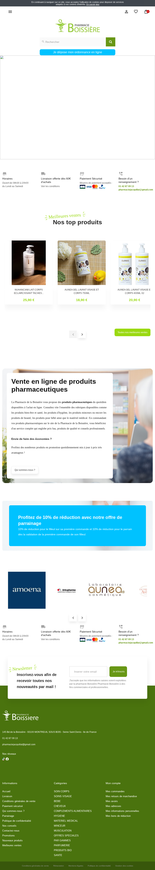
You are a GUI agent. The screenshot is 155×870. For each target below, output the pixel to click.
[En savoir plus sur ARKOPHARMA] (66, 590)
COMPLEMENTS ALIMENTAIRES (73, 811)
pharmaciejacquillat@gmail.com (18, 744)
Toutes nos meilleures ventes (132, 332)
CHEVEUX (60, 806)
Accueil (6, 791)
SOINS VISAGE (63, 796)
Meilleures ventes (12, 845)
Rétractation (58, 866)
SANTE (58, 855)
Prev (73, 617)
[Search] (110, 41)
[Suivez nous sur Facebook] (3, 768)
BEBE (57, 801)
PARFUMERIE (62, 845)
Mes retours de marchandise (121, 796)
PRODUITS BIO (63, 850)
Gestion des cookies (124, 866)
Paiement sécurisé (12, 806)
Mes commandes (115, 791)
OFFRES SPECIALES (66, 835)
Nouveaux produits (12, 840)
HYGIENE (59, 816)
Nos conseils (9, 825)
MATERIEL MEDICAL (66, 820)
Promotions (8, 835)
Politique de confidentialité (16, 820)
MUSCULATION (62, 830)
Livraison (7, 796)
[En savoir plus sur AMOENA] (27, 590)
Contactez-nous (10, 830)
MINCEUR (59, 825)
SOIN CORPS (61, 791)
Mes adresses (113, 806)
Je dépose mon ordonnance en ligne (77, 52)
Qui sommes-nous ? (25, 470)
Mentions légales (75, 866)
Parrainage (8, 816)
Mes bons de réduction (118, 816)
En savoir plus (92, 4)
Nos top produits (77, 218)
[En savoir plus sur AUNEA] (106, 590)
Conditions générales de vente (18, 801)
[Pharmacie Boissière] (77, 25)
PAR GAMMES (62, 840)
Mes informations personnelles (122, 811)
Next (82, 617)
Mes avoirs (112, 801)
